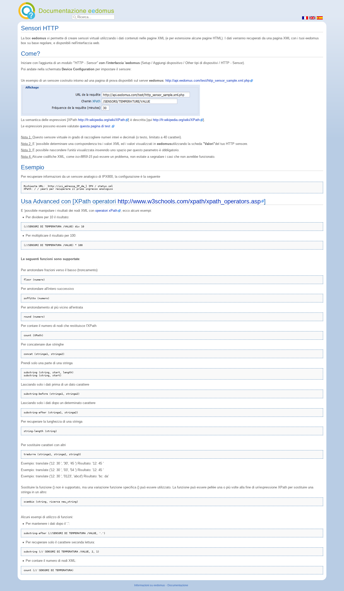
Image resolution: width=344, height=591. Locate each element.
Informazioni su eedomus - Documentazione (161, 585)
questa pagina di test (95, 126)
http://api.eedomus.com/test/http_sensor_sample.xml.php (207, 80)
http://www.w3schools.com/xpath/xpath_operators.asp (189, 201)
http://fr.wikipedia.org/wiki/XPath (101, 120)
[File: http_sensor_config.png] (110, 100)
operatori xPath (106, 210)
